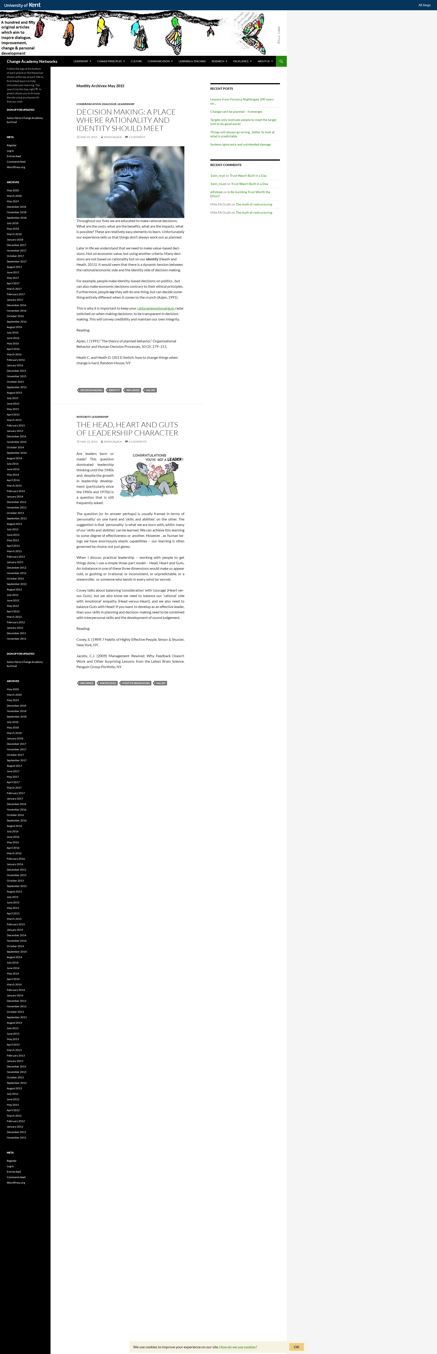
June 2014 (13, 469)
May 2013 (13, 540)
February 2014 (16, 491)
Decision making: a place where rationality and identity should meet (126, 120)
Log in (10, 150)
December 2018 (16, 206)
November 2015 (16, 376)
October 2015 (15, 381)
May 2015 (13, 409)
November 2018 (16, 212)
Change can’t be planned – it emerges (236, 111)
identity (114, 390)
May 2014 (13, 474)
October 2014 (15, 447)
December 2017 (16, 245)
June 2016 (13, 338)
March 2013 (14, 551)
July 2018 (12, 223)
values (150, 390)
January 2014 (15, 496)
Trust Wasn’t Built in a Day (248, 175)
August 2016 (14, 327)
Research (218, 61)
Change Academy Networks (32, 61)
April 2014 (13, 480)
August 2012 (14, 589)
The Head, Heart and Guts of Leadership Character (127, 428)
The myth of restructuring (254, 204)
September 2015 (17, 387)
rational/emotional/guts (156, 308)
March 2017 (14, 288)
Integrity (83, 416)
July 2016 (12, 332)
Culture (136, 61)
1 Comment (137, 137)
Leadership (81, 61)
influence (133, 390)
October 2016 (15, 316)
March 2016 (14, 354)
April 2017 (13, 283)
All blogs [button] (425, 5)
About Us (264, 61)
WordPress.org (16, 167)
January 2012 (15, 627)
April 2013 (13, 545)
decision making (91, 390)
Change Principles (109, 61)
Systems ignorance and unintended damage (240, 144)
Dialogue (109, 104)
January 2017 (15, 299)
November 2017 (16, 250)
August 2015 (14, 392)
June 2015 (13, 403)
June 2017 (13, 272)
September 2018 (17, 217)
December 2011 (16, 633)
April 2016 (13, 349)
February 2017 (16, 294)
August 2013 (14, 524)
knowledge (108, 683)
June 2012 (13, 600)
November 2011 (16, 638)
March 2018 (14, 234)
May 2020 (13, 190)
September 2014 (17, 452)
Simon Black (113, 137)
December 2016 (16, 305)
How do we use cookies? (238, 1347)
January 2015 (15, 431)
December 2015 (16, 370)
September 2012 (17, 584)
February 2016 (16, 360)
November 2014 (16, 442)
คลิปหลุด (216, 192)
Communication (159, 61)
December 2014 (16, 436)
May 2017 (13, 278)
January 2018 (15, 239)
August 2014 (14, 458)
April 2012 (13, 611)
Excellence (241, 61)
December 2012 (16, 567)
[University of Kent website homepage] (24, 5)
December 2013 (16, 502)
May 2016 (13, 343)
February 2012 (16, 622)
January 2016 (15, 365)
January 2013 (15, 562)
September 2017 (17, 261)
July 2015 (12, 398)
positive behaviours (136, 683)
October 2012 (15, 578)
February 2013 (16, 556)
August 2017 (14, 267)
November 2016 (16, 310)
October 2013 (15, 513)
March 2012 (14, 616)
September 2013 (17, 518)
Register (12, 145)
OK (296, 1347)
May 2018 (13, 228)
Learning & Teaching (192, 61)
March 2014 (14, 485)
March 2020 (14, 195)
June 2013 (13, 534)
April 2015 (13, 414)
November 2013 (16, 507)
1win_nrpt (217, 175)
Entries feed (14, 156)
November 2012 (16, 573)
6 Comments (138, 441)
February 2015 (16, 425)
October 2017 (15, 256)
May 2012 (13, 606)
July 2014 (12, 463)
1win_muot (218, 184)
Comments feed (16, 161)
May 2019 (13, 201)
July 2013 (12, 529)
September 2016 (17, 321)
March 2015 (14, 420)
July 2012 (12, 595)
